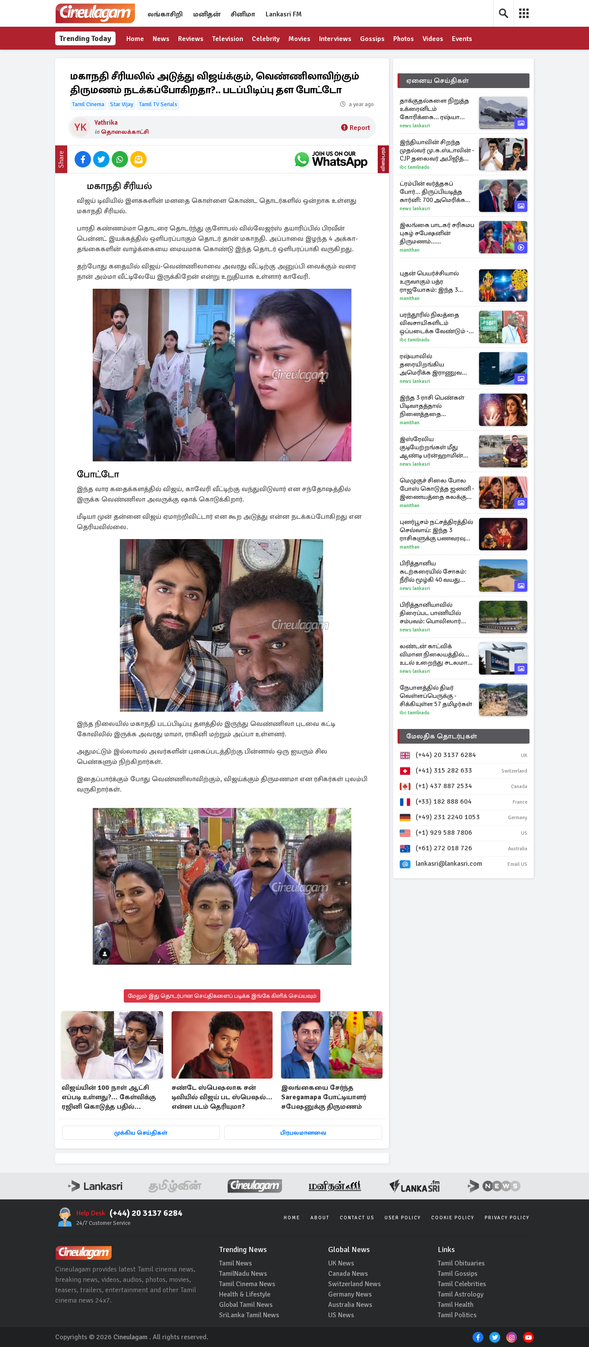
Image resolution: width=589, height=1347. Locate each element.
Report (360, 127)
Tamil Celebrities (462, 1284)
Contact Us (357, 1218)
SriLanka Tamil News (249, 1315)
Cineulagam (130, 1337)
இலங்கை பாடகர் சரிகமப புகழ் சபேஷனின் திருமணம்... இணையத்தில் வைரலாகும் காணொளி (437, 233)
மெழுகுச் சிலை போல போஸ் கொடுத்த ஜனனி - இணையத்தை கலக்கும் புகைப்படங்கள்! (437, 488)
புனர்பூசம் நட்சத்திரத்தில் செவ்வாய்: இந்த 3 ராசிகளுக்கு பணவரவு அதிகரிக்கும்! (436, 530)
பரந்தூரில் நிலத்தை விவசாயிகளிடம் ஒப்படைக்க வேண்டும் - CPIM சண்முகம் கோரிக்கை (434, 323)
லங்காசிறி (165, 14)
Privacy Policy (507, 1218)
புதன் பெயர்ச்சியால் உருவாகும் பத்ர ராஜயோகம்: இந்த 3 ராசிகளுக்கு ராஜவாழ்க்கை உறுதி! (431, 281)
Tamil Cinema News (247, 1284)
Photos (403, 39)
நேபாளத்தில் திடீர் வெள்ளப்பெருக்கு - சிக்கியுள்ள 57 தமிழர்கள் (436, 696)
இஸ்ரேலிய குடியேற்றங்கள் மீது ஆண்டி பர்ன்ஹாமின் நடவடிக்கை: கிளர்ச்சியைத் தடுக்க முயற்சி (431, 447)
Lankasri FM (284, 14)
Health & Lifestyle (244, 1294)
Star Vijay (121, 104)
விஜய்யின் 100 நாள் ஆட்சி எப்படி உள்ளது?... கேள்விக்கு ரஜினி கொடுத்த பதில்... (109, 1097)
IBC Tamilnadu (414, 167)
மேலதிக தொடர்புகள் (441, 736)
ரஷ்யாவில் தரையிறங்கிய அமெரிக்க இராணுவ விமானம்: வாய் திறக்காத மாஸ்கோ (437, 364)
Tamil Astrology (460, 1294)
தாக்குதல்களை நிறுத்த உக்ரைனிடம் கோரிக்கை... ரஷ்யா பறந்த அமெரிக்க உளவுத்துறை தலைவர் (434, 109)
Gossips (372, 39)
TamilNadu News (243, 1273)
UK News (341, 1263)
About (319, 1218)
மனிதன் (206, 14)
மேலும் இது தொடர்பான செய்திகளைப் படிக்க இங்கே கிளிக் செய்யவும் (222, 996)
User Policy (403, 1218)
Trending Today (85, 38)
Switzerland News (354, 1284)
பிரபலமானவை (303, 1132)
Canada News (348, 1273)
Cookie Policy (452, 1218)
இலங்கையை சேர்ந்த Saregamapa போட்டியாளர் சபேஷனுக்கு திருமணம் (323, 1097)
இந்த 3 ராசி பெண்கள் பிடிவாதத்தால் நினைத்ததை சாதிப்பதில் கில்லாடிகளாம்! (432, 406)
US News (341, 1315)
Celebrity (266, 39)
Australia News (350, 1304)
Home (135, 39)
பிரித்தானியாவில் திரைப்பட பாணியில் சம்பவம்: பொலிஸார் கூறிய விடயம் (430, 613)
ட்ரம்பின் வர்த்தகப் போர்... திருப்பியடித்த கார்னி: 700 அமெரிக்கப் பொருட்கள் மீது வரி (435, 192)
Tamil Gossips (457, 1273)
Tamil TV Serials (158, 104)
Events (462, 39)
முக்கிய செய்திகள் (140, 1132)
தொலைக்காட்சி (125, 132)
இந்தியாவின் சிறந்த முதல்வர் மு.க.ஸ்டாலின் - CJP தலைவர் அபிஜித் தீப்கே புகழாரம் (437, 150)
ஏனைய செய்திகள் (437, 80)
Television (227, 39)
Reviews (191, 39)
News (161, 39)
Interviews (335, 39)
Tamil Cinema (88, 104)
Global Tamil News (246, 1304)
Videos (433, 39)
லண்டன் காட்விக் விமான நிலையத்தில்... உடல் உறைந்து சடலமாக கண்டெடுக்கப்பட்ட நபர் (436, 654)
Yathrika (106, 122)
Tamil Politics (457, 1315)
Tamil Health (455, 1304)
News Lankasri (415, 126)
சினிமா (243, 14)
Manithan (410, 250)
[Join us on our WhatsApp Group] (331, 159)
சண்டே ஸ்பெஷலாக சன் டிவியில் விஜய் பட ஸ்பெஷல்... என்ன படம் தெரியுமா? (222, 1097)
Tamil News (235, 1263)
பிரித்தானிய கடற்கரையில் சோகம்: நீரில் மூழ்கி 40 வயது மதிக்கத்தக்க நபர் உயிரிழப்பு (433, 571)
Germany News (350, 1294)
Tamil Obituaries (461, 1263)
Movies (299, 39)
